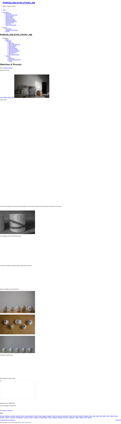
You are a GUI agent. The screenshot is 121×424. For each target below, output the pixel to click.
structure (65, 417)
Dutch (54, 416)
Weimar (89, 417)
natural (112, 416)
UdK (85, 417)
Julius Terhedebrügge (11, 25)
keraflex (86, 416)
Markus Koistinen (10, 18)
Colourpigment (29, 416)
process (5, 410)
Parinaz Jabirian (10, 16)
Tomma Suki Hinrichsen (11, 15)
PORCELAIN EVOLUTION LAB (19, 2)
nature (116, 416)
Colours (36, 416)
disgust (44, 416)
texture (82, 417)
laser (94, 416)
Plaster (7, 417)
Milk (101, 416)
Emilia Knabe (9, 17)
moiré (107, 416)
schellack (54, 417)
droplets (49, 416)
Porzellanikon (19, 417)
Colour (22, 416)
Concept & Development (12, 30)
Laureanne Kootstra (10, 20)
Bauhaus (7, 416)
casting (18, 416)
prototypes (10, 410)
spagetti (60, 417)
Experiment (8, 28)
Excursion (59, 416)
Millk (104, 416)
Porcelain (12, 417)
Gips (77, 416)
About (4, 9)
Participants (6, 12)
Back (9, 42)
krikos (90, 416)
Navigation (5, 38)
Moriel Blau (8, 13)
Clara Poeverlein (10, 22)
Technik (77, 417)
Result (50, 417)
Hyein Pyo (8, 23)
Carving (13, 416)
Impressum (118, 420)
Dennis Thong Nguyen (11, 21)
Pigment (2, 417)
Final (70, 416)
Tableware (71, 417)
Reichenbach (43, 417)
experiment (65, 416)
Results (7, 31)
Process (5, 27)
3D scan (2, 416)
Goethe (81, 416)
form (74, 416)
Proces (26, 417)
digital (40, 416)
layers (97, 416)
